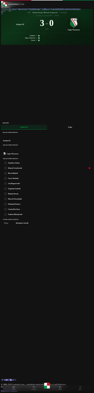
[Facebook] (2, 380)
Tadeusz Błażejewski (15, 214)
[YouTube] (6, 380)
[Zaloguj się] (2, 14)
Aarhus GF (24, 127)
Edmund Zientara (14, 204)
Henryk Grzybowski (15, 168)
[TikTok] (13, 380)
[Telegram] (11, 380)
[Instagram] (9, 380)
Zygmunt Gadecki (14, 189)
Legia (70, 127)
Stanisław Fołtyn (14, 163)
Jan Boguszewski (14, 183)
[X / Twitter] (4, 380)
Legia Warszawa (12, 154)
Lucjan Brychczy (14, 209)
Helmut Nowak (13, 194)
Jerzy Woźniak (13, 178)
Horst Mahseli (13, 173)
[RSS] (15, 380)
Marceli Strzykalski (15, 199)
